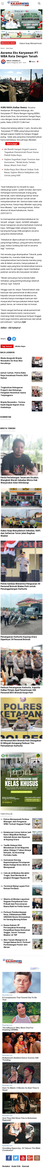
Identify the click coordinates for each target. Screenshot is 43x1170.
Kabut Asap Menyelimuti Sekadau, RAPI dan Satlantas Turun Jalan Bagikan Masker (20, 533)
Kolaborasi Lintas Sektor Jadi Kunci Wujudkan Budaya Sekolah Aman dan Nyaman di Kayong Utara (17, 836)
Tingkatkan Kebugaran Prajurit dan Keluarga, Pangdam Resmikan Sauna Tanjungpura (13, 391)
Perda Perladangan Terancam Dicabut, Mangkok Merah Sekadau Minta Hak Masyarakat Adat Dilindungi (20, 480)
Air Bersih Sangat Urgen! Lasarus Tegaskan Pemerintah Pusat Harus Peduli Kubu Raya (21, 152)
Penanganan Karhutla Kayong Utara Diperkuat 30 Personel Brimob (19, 638)
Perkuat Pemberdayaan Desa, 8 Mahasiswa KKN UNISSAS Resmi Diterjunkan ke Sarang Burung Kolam (17, 916)
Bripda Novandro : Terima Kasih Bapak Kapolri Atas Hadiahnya (13, 405)
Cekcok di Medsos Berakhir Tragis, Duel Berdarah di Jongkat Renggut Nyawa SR (17, 875)
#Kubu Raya (20, 346)
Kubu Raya (9, 48)
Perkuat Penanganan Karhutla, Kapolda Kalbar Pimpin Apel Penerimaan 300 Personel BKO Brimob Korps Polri (20, 690)
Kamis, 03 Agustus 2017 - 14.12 (16, 62)
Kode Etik (16, 1166)
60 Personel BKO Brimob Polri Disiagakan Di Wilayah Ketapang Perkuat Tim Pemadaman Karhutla (21, 743)
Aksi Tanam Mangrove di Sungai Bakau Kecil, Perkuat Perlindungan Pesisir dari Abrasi (17, 943)
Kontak (25, 1166)
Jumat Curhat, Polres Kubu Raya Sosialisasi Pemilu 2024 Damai (14, 375)
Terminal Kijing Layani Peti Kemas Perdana (16, 887)
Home (3, 48)
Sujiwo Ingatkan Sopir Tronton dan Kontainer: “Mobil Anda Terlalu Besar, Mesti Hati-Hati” (22, 162)
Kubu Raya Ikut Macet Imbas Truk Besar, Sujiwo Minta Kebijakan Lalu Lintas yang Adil (21, 172)
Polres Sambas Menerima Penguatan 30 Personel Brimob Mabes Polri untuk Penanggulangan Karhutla (20, 586)
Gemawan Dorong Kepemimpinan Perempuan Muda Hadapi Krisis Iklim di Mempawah (17, 864)
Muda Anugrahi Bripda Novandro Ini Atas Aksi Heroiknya (12, 361)
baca (33, 62)
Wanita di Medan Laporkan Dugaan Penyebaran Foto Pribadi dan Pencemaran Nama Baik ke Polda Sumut (17, 903)
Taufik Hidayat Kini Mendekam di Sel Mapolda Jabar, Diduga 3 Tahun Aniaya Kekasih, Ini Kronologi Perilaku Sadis (17, 850)
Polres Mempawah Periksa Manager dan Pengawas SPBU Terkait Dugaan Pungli (17, 821)
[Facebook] (9, 339)
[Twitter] (14, 339)
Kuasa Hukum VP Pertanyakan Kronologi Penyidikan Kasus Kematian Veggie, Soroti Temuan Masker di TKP (17, 930)
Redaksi (6, 1166)
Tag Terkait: (7, 346)
